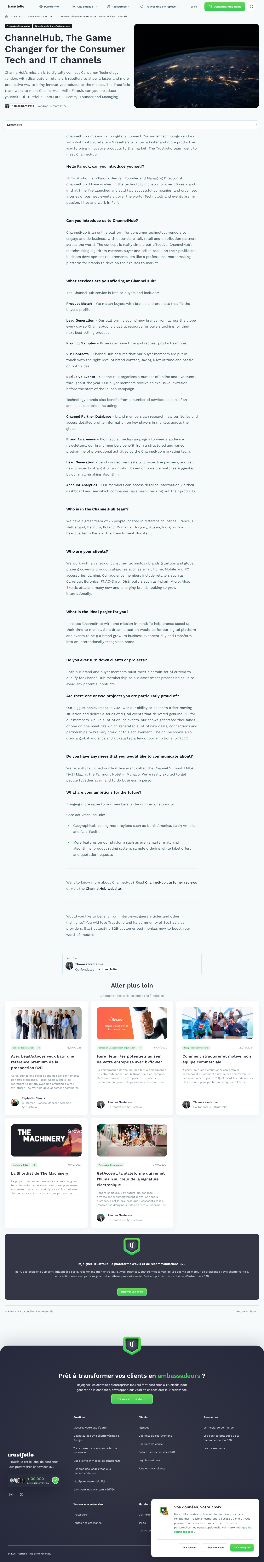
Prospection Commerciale (18, 26)
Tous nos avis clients (152, 1468)
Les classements (214, 1448)
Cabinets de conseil (151, 1443)
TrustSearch (81, 1514)
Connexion (145, 1514)
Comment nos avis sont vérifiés (94, 1489)
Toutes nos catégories (87, 1522)
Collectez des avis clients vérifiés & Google (96, 1437)
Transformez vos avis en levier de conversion (95, 1450)
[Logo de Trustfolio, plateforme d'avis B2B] (16, 6)
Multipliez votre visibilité (89, 1481)
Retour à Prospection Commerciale (30, 1311)
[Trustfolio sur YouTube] (22, 1494)
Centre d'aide (147, 1530)
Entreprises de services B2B (157, 1452)
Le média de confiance (218, 1427)
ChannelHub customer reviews (171, 882)
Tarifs (142, 1522)
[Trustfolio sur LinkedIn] (11, 1494)
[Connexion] (251, 6)
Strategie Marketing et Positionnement (52, 26)
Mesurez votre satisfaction (90, 1427)
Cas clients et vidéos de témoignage (96, 1460)
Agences (144, 1427)
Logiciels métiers (149, 1460)
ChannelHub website (103, 888)
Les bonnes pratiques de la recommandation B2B (221, 1437)
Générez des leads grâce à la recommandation (92, 1471)
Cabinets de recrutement (155, 1435)
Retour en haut (246, 1311)
